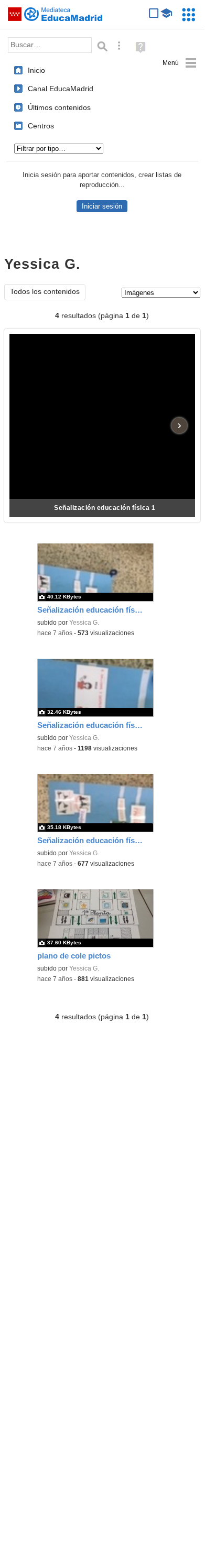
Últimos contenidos (59, 107)
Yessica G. (84, 622)
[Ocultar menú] (180, 63)
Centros (41, 126)
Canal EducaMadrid (60, 88)
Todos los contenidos (45, 292)
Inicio (36, 70)
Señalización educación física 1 (105, 507)
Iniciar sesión (102, 206)
